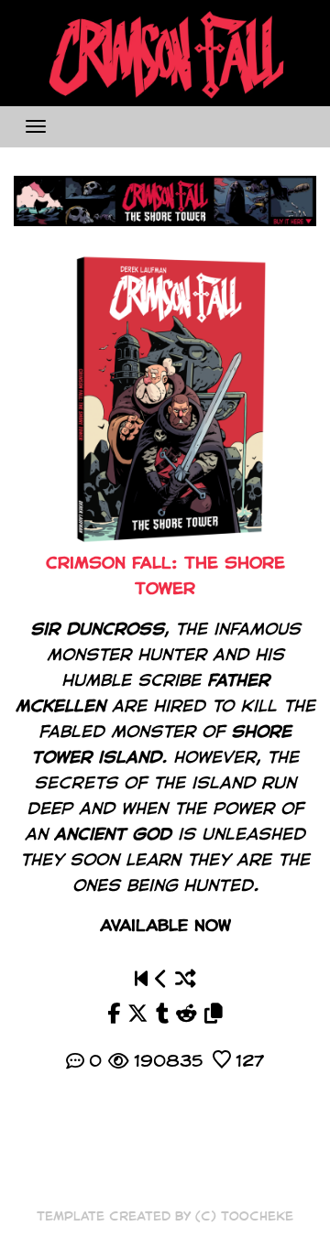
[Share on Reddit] (186, 1014)
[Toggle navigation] (36, 126)
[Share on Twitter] (137, 1014)
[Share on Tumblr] (162, 1014)
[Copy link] (213, 1014)
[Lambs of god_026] (161, 979)
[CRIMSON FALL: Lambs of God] (141, 979)
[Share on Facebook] (113, 1014)
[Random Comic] (185, 979)
